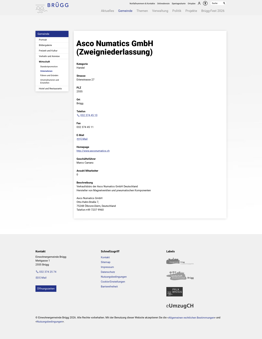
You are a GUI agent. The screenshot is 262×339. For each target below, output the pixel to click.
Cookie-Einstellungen (113, 281)
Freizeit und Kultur (48, 50)
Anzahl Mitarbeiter (87, 170)
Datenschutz (108, 272)
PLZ (79, 87)
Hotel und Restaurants (50, 88)
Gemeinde (125, 11)
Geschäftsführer (86, 158)
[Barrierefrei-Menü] (205, 3)
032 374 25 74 (47, 271)
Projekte (191, 11)
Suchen (224, 3)
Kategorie (82, 63)
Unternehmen (46, 71)
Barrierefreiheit (109, 286)
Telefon (81, 111)
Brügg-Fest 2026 (212, 11)
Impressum (107, 267)
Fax (79, 123)
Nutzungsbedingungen (114, 276)
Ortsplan (191, 3)
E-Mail (80, 135)
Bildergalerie (45, 45)
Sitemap (105, 262)
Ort (78, 99)
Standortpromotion (49, 66)
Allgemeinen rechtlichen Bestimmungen (191, 317)
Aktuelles (107, 11)
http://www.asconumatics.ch (93, 150)
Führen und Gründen (49, 75)
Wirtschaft (44, 61)
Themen (142, 11)
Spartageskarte (179, 3)
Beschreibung (85, 182)
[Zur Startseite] (51, 7)
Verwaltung (160, 11)
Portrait (43, 39)
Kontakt (105, 257)
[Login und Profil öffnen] (199, 3)
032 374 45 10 (88, 115)
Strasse (81, 75)
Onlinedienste (163, 3)
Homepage (83, 147)
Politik (176, 11)
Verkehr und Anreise (49, 56)
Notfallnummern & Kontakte (142, 3)
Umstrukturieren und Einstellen (49, 81)
